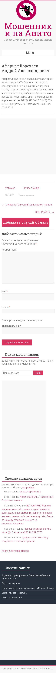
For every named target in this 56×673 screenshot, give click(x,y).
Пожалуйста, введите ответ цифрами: (22, 320)
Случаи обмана (31, 188)
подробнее (28, 487)
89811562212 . (44, 212)
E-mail (6, 307)
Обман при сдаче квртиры (14, 593)
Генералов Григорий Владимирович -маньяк (27, 204)
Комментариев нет (26, 195)
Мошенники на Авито (28, 29)
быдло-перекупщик (30, 491)
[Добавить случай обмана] (25, 219)
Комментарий (9, 249)
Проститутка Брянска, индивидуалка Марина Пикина (28, 588)
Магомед (10, 188)
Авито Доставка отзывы (15, 550)
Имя (5, 291)
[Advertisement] (28, 146)
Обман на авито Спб (12, 597)
